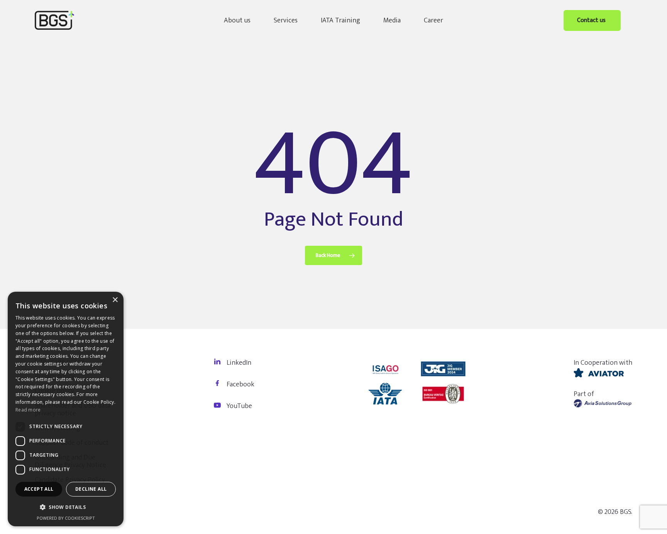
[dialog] (66, 409)
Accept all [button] (39, 489)
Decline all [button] (91, 489)
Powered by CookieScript (66, 518)
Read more (28, 409)
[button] (65, 507)
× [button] (115, 300)
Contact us (592, 20)
